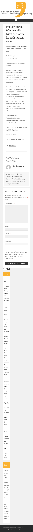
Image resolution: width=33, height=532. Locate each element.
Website (8, 241)
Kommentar (10, 203)
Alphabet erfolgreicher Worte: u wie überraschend (6, 411)
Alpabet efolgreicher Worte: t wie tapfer (6, 442)
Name (7, 226)
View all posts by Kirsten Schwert (21, 169)
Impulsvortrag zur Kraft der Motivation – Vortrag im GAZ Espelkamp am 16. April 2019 (6, 335)
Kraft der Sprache (11, 181)
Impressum (15, 530)
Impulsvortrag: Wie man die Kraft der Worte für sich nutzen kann (15, 34)
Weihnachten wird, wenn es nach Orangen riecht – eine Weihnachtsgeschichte (6, 291)
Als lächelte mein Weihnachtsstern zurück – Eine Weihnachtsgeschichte (6, 375)
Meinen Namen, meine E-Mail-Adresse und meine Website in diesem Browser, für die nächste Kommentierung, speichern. (16, 254)
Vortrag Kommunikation (12, 183)
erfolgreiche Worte (19, 179)
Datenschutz (22, 530)
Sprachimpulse (20, 181)
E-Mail (7, 233)
